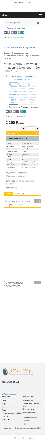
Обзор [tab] (8, 194)
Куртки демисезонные (20, 53)
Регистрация (18, 2)
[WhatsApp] (19, 32)
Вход (29, 2)
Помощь (5, 416)
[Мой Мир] (22, 32)
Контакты (6, 419)
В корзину (12, 133)
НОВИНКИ (10, 184)
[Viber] (15, 32)
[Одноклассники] (8, 32)
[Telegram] (12, 32)
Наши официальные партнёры (19, 47)
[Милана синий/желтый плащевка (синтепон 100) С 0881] (22, 78)
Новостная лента (29, 412)
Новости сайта (28, 409)
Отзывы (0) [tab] (19, 194)
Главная (7, 53)
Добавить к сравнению (18, 176)
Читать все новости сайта (14, 38)
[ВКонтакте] (5, 32)
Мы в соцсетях (13, 22)
